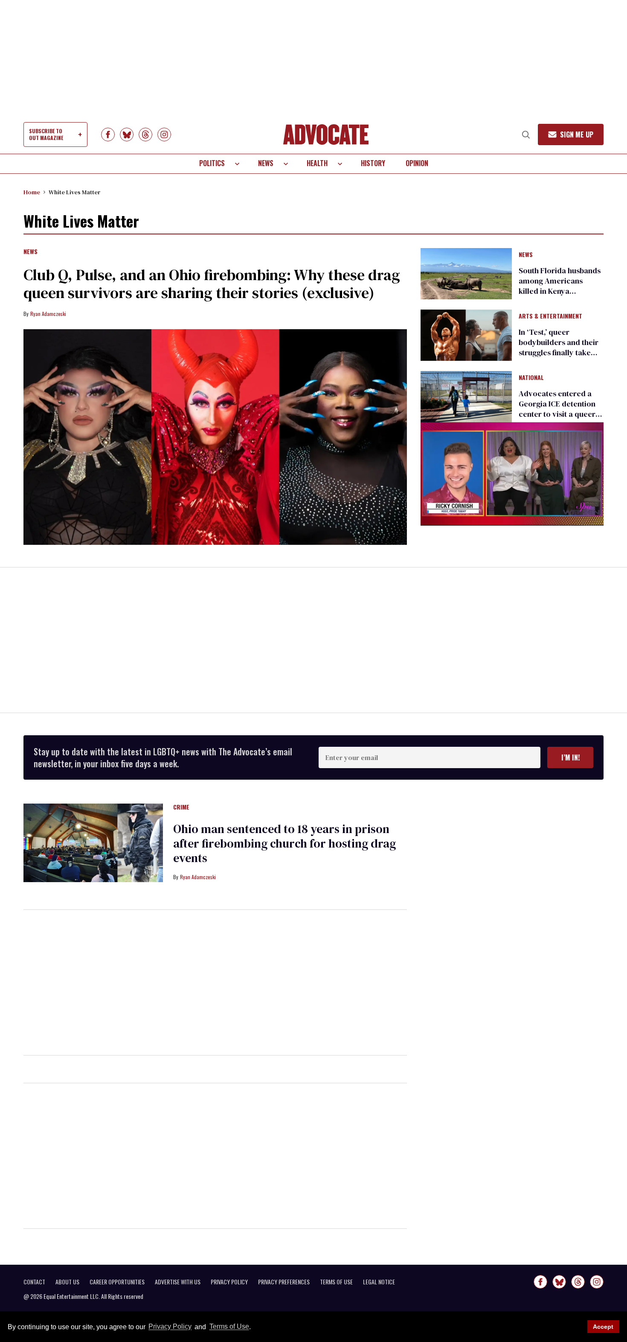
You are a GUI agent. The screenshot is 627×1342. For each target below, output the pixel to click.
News (265, 163)
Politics (212, 163)
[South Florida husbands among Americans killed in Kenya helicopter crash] (466, 273)
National (531, 378)
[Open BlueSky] (127, 134)
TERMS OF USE (336, 1282)
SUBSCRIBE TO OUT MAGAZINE (46, 134)
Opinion (417, 163)
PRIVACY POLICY (229, 1282)
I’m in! (570, 757)
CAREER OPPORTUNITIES (117, 1282)
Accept (603, 1326)
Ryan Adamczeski (48, 313)
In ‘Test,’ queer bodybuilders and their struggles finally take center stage (558, 347)
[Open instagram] (164, 134)
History (373, 163)
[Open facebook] (108, 134)
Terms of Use (229, 1326)
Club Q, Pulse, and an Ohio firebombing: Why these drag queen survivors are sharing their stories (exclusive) (211, 283)
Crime (181, 807)
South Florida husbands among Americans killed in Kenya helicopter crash (560, 286)
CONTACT (34, 1282)
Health (317, 163)
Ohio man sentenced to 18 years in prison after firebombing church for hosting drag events (284, 843)
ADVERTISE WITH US (177, 1282)
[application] (512, 473)
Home (31, 192)
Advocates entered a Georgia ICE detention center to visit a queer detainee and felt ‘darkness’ (557, 414)
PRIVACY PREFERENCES (284, 1282)
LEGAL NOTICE (379, 1282)
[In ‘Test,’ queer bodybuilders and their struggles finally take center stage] (466, 334)
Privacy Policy (170, 1326)
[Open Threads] (145, 134)
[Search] (526, 134)
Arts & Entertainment (550, 316)
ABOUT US (67, 1282)
